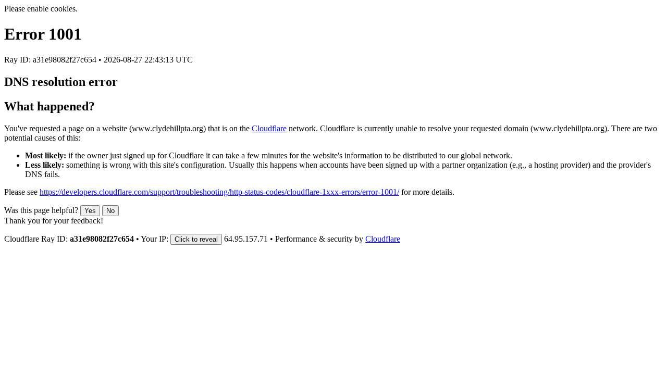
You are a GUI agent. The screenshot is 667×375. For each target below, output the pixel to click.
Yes (90, 211)
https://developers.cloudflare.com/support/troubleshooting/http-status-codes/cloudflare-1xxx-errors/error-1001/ (219, 192)
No (110, 211)
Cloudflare (269, 128)
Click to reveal (196, 239)
